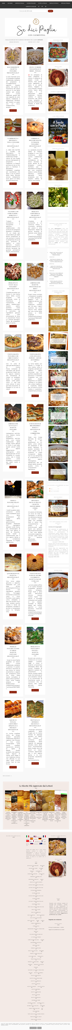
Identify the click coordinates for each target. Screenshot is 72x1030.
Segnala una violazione (55, 919)
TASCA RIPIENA (36, 1011)
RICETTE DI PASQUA (31, 986)
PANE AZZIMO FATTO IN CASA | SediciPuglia (64, 815)
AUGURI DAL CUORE (33, 868)
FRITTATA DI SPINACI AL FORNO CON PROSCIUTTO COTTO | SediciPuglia (56, 260)
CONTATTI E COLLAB (31, 6)
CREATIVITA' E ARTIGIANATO (36, 882)
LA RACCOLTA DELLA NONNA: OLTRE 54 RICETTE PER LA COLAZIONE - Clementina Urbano (27, 819)
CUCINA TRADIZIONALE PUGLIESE (36, 884)
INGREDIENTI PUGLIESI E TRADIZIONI (36, 928)
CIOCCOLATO (41, 873)
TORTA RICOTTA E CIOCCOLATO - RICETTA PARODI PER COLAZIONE (58, 817)
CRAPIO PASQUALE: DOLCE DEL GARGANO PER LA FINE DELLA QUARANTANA (58, 508)
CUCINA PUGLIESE (31, 3)
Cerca (50, 11)
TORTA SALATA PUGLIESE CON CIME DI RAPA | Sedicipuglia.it (13, 357)
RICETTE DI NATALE (36, 983)
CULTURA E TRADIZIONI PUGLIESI (36, 901)
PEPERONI (41, 950)
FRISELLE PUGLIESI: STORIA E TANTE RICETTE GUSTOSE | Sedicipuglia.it (13, 651)
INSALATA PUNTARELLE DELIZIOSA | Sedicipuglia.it (35, 214)
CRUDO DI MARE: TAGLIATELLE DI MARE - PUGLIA (35, 69)
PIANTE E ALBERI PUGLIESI (36, 953)
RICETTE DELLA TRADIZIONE (36, 978)
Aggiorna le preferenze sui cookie (56, 929)
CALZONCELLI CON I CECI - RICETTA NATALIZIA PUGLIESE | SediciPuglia (33, 817)
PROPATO (30, 964)
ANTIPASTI (42, 865)
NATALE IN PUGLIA (54, 3)
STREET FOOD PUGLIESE (34, 1008)
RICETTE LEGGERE (36, 994)
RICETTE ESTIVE (41, 986)
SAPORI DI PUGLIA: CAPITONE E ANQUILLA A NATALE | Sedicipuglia (13, 725)
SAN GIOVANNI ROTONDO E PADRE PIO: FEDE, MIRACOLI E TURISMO (58, 360)
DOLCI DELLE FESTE (36, 909)
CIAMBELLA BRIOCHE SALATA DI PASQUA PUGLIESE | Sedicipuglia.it (35, 142)
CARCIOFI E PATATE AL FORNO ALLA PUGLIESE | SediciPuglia (56, 267)
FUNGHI (42, 920)
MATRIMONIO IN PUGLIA (36, 942)
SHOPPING (42, 1005)
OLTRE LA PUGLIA (42, 3)
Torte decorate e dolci (36, 1016)
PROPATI (42, 961)
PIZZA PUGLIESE (32, 956)
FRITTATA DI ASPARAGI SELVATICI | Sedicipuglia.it (35, 723)
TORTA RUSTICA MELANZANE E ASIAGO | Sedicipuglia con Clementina (35, 428)
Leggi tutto (13, 110)
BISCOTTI (32, 871)
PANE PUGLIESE (36, 945)
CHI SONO (10, 3)
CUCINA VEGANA (36, 898)
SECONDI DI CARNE (36, 1000)
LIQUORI (42, 939)
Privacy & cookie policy (54, 927)
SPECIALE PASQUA (65, 3)
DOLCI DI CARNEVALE (36, 912)
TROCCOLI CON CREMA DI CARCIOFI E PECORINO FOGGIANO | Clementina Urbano (56, 275)
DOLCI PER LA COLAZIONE (36, 917)
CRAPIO (41, 879)
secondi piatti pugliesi (33, 1005)
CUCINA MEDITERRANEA (36, 890)
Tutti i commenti (54, 491)
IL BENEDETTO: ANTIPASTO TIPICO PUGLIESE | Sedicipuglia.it (13, 142)
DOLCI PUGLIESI (31, 920)
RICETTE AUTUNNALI (38, 972)
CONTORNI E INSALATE (34, 879)
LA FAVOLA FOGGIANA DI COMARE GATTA (58, 378)
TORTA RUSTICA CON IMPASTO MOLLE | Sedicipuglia (8, 816)
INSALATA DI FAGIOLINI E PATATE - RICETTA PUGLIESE (35, 650)
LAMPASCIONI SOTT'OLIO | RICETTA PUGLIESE (13, 426)
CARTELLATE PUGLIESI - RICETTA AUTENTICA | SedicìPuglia (58, 322)
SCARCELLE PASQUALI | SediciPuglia (39, 815)
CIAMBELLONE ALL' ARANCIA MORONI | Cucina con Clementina (20, 816)
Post (51, 488)
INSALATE (36, 931)
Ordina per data (14, 42)
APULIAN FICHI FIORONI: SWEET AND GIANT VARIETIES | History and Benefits (58, 434)
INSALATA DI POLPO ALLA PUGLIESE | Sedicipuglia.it (13, 286)
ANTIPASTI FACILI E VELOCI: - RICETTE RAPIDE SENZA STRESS (35, 504)
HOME (3, 3)
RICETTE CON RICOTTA (36, 975)
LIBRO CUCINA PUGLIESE (33, 939)
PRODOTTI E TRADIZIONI (33, 961)
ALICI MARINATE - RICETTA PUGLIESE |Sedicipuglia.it (13, 70)
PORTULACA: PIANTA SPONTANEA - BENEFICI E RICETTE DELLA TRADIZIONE (58, 416)
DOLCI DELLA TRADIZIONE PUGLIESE (36, 906)
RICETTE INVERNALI (36, 989)
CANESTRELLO (39, 871)
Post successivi (6, 775)
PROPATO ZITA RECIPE (39, 964)
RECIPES (30, 972)
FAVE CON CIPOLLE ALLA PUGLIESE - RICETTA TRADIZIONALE (56, 253)
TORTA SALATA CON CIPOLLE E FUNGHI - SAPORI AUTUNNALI (35, 357)
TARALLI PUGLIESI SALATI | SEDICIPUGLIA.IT (13, 503)
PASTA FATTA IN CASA (33, 950)
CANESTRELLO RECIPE (32, 873)
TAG (42, 1008)
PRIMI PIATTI (40, 956)
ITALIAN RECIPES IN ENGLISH (36, 934)
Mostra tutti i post (34, 42)
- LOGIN (61, 927)
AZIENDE (41, 868)
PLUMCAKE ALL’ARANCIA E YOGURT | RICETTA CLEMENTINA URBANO (58, 472)
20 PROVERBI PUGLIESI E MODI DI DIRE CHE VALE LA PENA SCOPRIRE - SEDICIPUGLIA (58, 304)
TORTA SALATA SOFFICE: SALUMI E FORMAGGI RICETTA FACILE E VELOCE (35, 577)
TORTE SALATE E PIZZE (36, 1019)
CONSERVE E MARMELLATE (36, 876)
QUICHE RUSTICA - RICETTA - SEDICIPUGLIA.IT (13, 575)
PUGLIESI (36, 967)
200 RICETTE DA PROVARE (32, 865)
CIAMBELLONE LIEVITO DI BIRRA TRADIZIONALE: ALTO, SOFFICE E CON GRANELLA (58, 397)
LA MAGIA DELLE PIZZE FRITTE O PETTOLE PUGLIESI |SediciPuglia (58, 341)
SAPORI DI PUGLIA (19, 3)
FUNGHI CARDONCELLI (36, 923)
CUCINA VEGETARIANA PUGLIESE (36, 887)
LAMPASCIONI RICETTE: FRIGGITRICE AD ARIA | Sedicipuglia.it (35, 286)
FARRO (37, 920)
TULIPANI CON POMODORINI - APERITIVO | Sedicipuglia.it (13, 214)
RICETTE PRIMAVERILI (36, 997)
